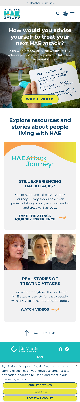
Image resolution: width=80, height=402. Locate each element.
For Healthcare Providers (40, 2)
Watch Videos (40, 99)
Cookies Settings (40, 385)
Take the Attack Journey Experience (34, 217)
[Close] (76, 365)
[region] (40, 382)
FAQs (40, 356)
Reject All (40, 391)
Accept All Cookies (40, 398)
